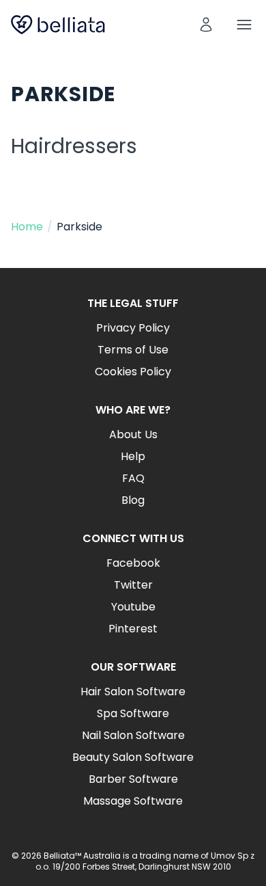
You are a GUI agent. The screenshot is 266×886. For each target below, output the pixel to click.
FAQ (133, 478)
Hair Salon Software (133, 691)
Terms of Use (133, 350)
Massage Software (133, 801)
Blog (133, 500)
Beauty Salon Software (133, 757)
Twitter (133, 585)
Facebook (133, 563)
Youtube (133, 607)
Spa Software (133, 713)
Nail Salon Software (133, 735)
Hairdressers (74, 146)
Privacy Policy (133, 328)
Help (133, 456)
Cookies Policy (133, 371)
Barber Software (133, 779)
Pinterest (133, 628)
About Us (133, 434)
